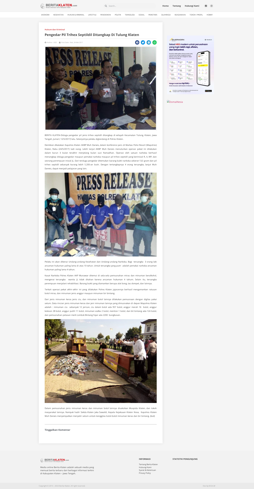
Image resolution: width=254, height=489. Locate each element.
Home (165, 5)
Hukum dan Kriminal (55, 29)
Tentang (177, 5)
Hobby (210, 15)
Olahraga (166, 15)
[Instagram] (211, 6)
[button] (137, 42)
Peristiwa (152, 15)
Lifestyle (92, 15)
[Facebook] (206, 6)
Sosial (141, 15)
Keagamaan (180, 15)
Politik (118, 15)
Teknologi (130, 15)
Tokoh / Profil (196, 15)
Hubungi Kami (192, 5)
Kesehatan (58, 15)
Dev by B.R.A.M (209, 486)
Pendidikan (105, 15)
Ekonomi (45, 15)
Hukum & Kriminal (75, 15)
